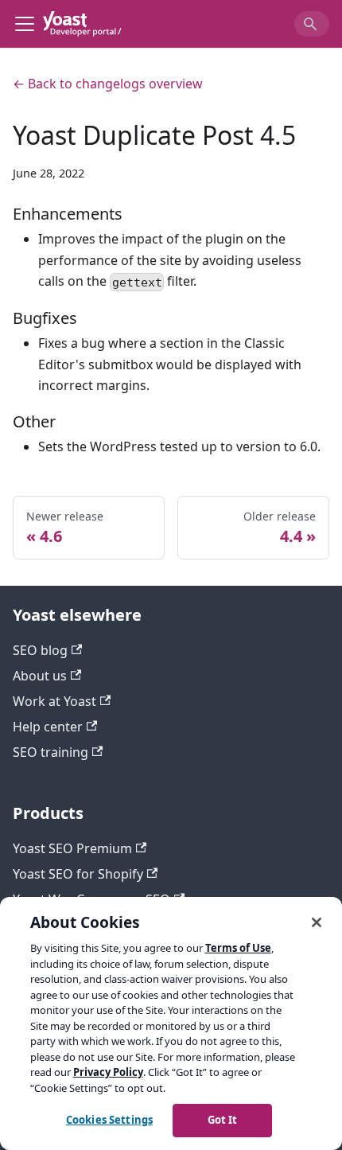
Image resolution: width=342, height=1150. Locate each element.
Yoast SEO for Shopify (78, 874)
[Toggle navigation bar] (25, 24)
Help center (48, 726)
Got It (223, 1120)
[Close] (316, 922)
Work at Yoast (54, 701)
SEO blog (40, 650)
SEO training (50, 752)
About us (40, 675)
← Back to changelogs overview (108, 83)
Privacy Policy (108, 1072)
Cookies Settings (109, 1120)
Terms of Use (238, 948)
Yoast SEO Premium (72, 848)
